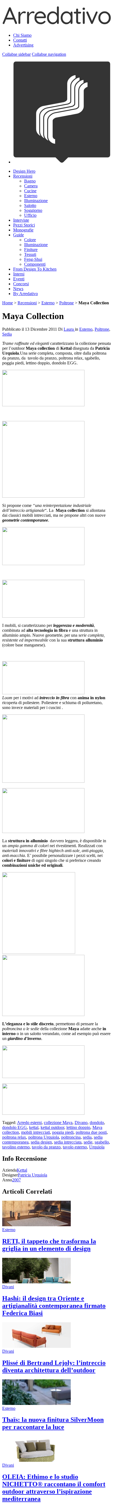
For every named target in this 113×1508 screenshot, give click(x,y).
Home (7, 303)
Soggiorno (33, 210)
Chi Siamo (22, 35)
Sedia (7, 334)
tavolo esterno (75, 1147)
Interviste (21, 220)
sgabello (102, 1142)
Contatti (20, 40)
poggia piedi (63, 1132)
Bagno (30, 181)
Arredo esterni (29, 1122)
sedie (88, 1142)
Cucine (30, 190)
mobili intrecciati (35, 1132)
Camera (31, 186)
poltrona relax (14, 1137)
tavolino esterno (16, 1147)
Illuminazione (36, 200)
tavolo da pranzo (46, 1147)
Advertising (23, 45)
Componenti (35, 264)
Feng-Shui (33, 259)
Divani (8, 1286)
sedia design (41, 1142)
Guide (18, 235)
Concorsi (21, 283)
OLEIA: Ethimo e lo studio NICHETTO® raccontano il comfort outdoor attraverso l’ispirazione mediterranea (53, 1487)
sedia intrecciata (67, 1142)
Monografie (23, 230)
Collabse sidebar (16, 54)
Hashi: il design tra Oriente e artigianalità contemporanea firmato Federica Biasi (54, 1306)
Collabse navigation (49, 54)
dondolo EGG (14, 1127)
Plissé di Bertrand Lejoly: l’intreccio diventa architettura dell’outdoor (54, 1366)
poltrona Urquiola (43, 1137)
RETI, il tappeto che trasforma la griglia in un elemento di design (49, 1245)
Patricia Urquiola (32, 1175)
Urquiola (96, 1147)
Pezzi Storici (24, 225)
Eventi (18, 279)
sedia (87, 1137)
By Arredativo (25, 293)
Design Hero (24, 171)
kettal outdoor (52, 1127)
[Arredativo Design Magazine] (56, 22)
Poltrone (66, 303)
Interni (18, 274)
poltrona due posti (91, 1132)
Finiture (31, 249)
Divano (81, 1122)
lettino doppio (78, 1127)
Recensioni (22, 176)
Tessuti (30, 254)
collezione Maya (58, 1122)
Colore (30, 239)
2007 (16, 1180)
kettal (33, 1127)
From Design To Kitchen (34, 269)
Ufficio (30, 215)
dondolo (97, 1122)
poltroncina (71, 1137)
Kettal (22, 1170)
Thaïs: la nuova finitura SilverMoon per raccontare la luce (53, 1423)
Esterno (30, 195)
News (18, 288)
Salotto (30, 205)
